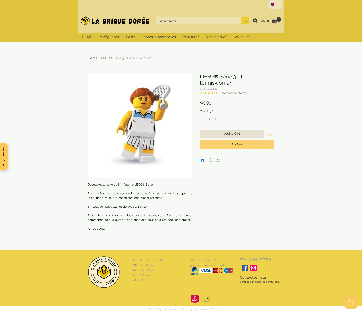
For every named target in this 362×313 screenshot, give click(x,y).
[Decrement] (203, 119)
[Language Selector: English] (275, 4)
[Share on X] (218, 160)
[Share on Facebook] (202, 160)
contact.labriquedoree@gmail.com (260, 281)
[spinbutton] (209, 119)
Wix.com (216, 309)
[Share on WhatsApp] (210, 160)
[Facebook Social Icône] (245, 268)
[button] (276, 20)
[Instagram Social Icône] (253, 268)
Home (92, 58)
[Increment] (215, 119)
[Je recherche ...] (245, 20)
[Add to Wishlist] (270, 134)
